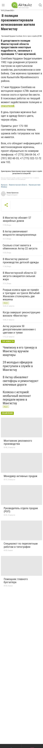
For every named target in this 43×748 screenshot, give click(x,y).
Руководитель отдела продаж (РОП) (21, 510)
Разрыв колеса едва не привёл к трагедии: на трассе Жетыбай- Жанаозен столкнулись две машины (21, 294)
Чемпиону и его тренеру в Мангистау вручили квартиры (20, 351)
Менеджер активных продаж (20, 476)
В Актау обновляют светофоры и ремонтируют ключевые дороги (20, 380)
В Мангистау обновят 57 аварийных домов (17, 219)
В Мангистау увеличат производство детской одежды (21, 260)
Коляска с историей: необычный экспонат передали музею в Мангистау (17, 397)
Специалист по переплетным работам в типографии (21, 545)
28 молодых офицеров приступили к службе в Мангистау (18, 366)
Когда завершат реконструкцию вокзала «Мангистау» (21, 314)
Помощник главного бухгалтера (16, 580)
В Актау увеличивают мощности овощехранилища (19, 233)
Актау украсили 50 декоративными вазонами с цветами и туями (19, 329)
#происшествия (34, 185)
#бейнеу (4, 187)
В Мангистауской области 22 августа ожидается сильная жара (19, 276)
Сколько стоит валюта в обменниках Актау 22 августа (20, 247)
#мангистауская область (18, 185)
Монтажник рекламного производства (18, 442)
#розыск (4, 185)
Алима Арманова (12, 193)
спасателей (7, 106)
